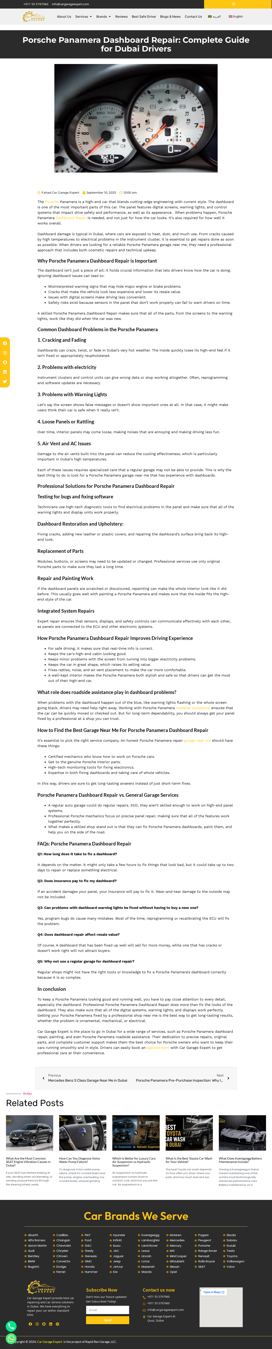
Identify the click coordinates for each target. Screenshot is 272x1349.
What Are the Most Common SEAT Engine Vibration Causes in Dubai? (28, 1161)
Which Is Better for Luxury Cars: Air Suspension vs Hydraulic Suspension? (134, 1161)
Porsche (52, 202)
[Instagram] (5, 353)
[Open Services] (90, 16)
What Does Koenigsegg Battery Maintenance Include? (240, 1160)
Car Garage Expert (49, 1341)
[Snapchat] (5, 362)
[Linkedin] (5, 372)
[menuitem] (214, 16)
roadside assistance (193, 708)
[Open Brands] (109, 16)
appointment (158, 1047)
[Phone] (11, 1326)
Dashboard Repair (70, 218)
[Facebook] (5, 343)
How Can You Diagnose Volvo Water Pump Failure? (79, 1160)
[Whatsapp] (11, 1338)
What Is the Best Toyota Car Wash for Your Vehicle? (189, 1160)
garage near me (197, 740)
